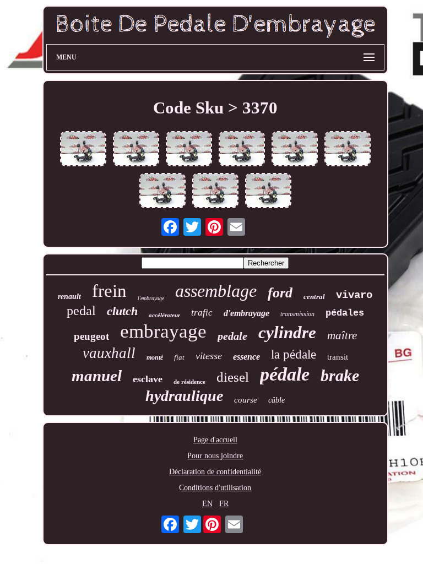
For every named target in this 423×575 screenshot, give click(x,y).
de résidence (189, 381)
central (314, 296)
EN (207, 504)
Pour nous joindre (215, 456)
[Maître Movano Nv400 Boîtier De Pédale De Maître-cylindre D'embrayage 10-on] (241, 150)
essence (246, 356)
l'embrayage (151, 298)
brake (340, 375)
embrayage (163, 331)
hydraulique (184, 395)
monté (155, 357)
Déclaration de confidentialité (215, 472)
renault (69, 296)
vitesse (209, 355)
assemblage (216, 291)
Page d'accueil (215, 440)
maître (342, 335)
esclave (147, 378)
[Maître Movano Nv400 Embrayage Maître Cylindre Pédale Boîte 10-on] (162, 192)
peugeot (91, 336)
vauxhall (109, 353)
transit (337, 356)
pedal (81, 310)
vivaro (354, 295)
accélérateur (164, 315)
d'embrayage (246, 313)
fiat (179, 357)
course (245, 399)
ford (280, 293)
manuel (97, 375)
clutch (122, 311)
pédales (345, 313)
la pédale (293, 354)
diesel (232, 377)
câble (276, 400)
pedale (232, 336)
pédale (285, 374)
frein (109, 291)
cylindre (287, 332)
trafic (202, 312)
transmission (297, 314)
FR (224, 504)
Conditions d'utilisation (215, 488)
